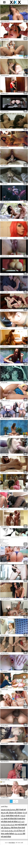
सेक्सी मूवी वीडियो (13, 822)
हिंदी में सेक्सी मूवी (21, 810)
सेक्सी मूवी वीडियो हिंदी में (11, 819)
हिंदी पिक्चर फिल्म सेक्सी (18, 828)
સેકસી (16, 831)
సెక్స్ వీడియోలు (6, 828)
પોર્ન (19, 822)
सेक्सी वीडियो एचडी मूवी (13, 816)
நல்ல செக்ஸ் (18, 834)
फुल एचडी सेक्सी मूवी (21, 825)
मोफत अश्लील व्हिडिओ (7, 834)
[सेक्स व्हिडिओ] (15, 2)
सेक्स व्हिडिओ (12, 842)
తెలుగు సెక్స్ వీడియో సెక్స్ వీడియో (11, 813)
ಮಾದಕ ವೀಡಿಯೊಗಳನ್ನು (8, 810)
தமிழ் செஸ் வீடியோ (7, 831)
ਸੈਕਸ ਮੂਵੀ (22, 831)
